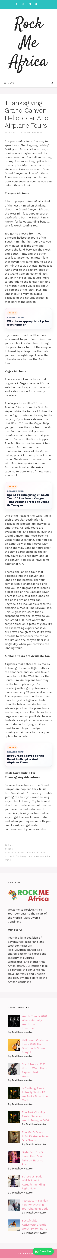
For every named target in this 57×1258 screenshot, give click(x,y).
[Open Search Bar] (52, 82)
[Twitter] (36, 4)
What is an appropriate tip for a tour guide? (28, 323)
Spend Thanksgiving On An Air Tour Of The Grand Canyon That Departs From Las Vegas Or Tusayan (28, 500)
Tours (10, 845)
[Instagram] (23, 4)
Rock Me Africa (28, 43)
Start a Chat (45, 1251)
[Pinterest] (29, 4)
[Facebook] (16, 4)
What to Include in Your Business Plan (26, 852)
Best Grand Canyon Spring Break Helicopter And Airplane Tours (25, 759)
